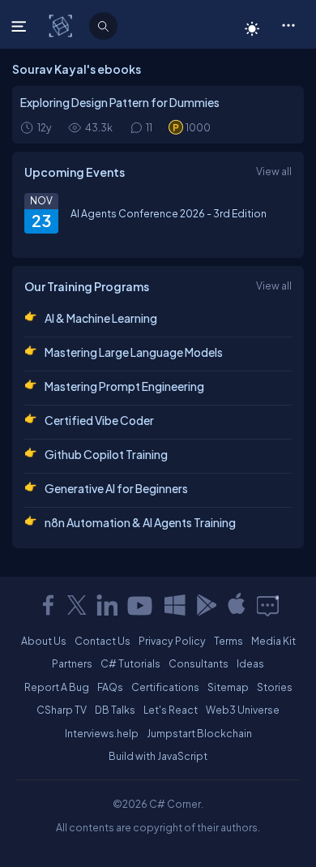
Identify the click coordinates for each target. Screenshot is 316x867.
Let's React (170, 709)
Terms (228, 640)
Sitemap (228, 686)
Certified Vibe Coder (99, 420)
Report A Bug (56, 686)
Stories (275, 686)
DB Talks (115, 709)
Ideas (250, 663)
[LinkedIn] (106, 605)
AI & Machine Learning (101, 318)
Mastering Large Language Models (134, 352)
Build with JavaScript (158, 755)
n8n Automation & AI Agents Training (140, 522)
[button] (288, 24)
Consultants (198, 663)
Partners (72, 663)
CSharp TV (61, 709)
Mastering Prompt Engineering (124, 386)
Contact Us (102, 640)
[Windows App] (175, 605)
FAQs (110, 686)
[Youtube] (141, 605)
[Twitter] (77, 605)
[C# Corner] (62, 25)
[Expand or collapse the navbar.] (20, 26)
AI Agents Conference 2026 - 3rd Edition (168, 213)
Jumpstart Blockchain (199, 733)
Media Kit (273, 640)
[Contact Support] (268, 605)
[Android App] (205, 605)
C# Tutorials (130, 663)
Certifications (165, 686)
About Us (43, 640)
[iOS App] (236, 605)
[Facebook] (48, 605)
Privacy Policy (172, 640)
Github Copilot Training (106, 454)
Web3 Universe (243, 709)
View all (274, 171)
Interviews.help (102, 733)
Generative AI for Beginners (116, 488)
